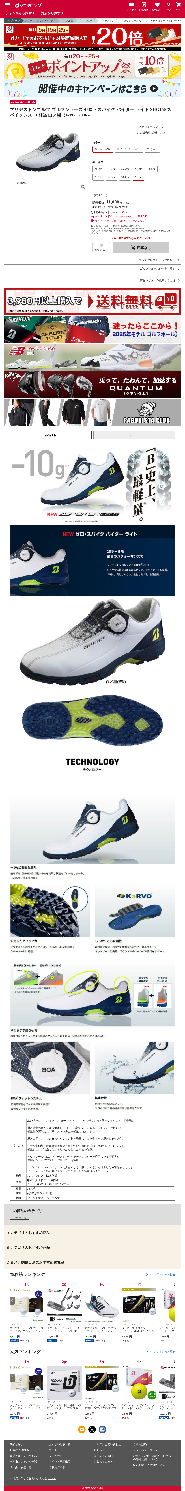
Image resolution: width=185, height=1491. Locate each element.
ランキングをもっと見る (160, 1274)
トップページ (13, 20)
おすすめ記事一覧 (60, 1444)
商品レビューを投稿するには (157, 280)
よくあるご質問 (103, 1455)
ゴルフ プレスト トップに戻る (157, 260)
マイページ (56, 1455)
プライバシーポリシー (146, 1450)
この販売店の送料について (153, 132)
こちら (52, 1478)
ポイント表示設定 (60, 1461)
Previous (12, 1301)
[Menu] (7, 4)
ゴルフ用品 (67, 20)
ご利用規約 (140, 1444)
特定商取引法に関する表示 (149, 1465)
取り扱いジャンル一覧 (23, 1461)
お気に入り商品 (19, 1450)
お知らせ (99, 1450)
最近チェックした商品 (23, 1455)
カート (53, 1450)
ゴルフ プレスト (19, 1218)
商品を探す (16, 1444)
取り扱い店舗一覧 (20, 1467)
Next (172, 1301)
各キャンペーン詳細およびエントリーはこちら (120, 220)
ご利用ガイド (57, 1467)
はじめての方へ (103, 1461)
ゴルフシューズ (86, 20)
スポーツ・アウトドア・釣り (40, 20)
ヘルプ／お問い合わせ (107, 1444)
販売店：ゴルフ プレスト (154, 126)
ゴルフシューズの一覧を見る (157, 268)
